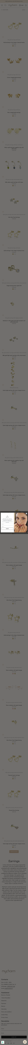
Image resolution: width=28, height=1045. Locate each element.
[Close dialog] (26, 513)
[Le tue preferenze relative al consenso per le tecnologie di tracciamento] (2, 1042)
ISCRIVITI (7, 528)
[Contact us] (25, 1042)
